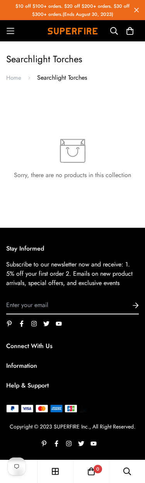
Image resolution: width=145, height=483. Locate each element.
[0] (91, 471)
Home (13, 77)
